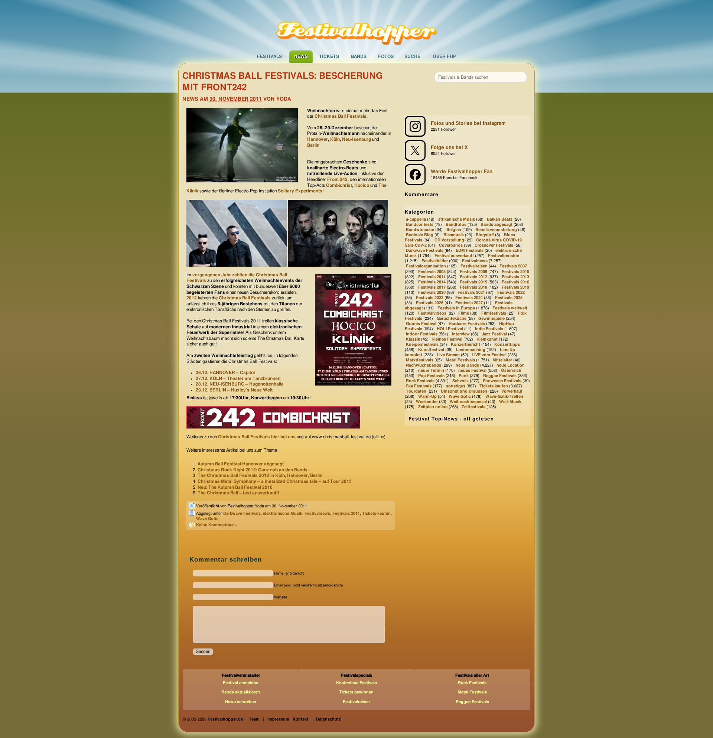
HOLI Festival (450, 329)
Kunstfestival (431, 350)
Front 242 (337, 179)
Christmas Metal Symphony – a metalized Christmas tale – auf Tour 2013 (275, 481)
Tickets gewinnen (356, 692)
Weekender (427, 402)
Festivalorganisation (426, 266)
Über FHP (444, 56)
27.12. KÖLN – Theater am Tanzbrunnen (238, 378)
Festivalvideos (432, 313)
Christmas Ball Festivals (245, 298)
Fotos (386, 56)
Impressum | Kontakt (287, 719)
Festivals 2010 (515, 272)
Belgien (453, 230)
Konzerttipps (507, 344)
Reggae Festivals (500, 376)
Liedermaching (470, 350)
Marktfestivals (419, 360)
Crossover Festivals (494, 246)
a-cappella (416, 219)
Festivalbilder (434, 261)
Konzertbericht (465, 344)
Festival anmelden (240, 683)
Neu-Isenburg (356, 139)
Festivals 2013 (515, 277)
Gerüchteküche (451, 318)
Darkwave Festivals (242, 513)
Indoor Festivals (421, 334)
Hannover (317, 139)
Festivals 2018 (473, 287)
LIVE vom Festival (489, 355)
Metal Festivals (460, 360)
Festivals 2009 (473, 272)
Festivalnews (317, 513)
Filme (463, 313)
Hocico (361, 185)
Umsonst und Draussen (464, 391)
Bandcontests (419, 224)
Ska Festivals (419, 386)
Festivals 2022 (511, 292)
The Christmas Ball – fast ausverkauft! (238, 493)
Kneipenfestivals (422, 344)
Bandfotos (456, 224)
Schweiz (460, 381)
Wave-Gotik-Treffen (504, 396)
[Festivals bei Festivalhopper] (356, 25)
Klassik (413, 339)
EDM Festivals (470, 251)
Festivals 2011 (346, 513)
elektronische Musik (282, 513)
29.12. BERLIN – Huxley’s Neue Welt (234, 390)
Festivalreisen (474, 266)
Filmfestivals (493, 313)
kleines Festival (447, 339)
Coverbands (451, 246)
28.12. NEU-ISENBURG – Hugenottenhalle (240, 384)
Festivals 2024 (469, 298)
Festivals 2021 (471, 292)
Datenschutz (328, 719)
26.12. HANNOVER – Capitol (225, 372)
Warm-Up (427, 396)
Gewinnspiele (491, 318)
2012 (191, 298)
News (301, 56)
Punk (464, 376)
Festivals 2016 (515, 282)
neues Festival (472, 370)
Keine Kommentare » (216, 525)
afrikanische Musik (456, 219)
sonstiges (455, 386)
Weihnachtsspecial (468, 402)
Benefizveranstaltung (496, 230)
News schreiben (240, 702)
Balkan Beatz (499, 219)
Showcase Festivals (502, 381)
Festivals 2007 (513, 266)
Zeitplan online (432, 407)
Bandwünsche (420, 230)
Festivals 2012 (473, 277)
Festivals (269, 56)
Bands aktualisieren (240, 692)
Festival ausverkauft (454, 256)
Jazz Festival (494, 334)
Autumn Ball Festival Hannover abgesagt (241, 464)
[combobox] (480, 77)
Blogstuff (485, 235)
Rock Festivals (420, 381)
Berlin (313, 145)
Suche (412, 56)
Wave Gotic (207, 519)
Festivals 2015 (473, 282)
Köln (335, 139)
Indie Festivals (489, 329)
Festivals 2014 (432, 282)
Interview (461, 334)
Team (254, 719)
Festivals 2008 (432, 272)
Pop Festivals (431, 376)
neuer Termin (431, 370)
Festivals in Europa (456, 308)
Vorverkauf (511, 391)
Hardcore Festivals (467, 324)
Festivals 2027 (469, 303)
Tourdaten (416, 391)
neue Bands (467, 365)
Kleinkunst (487, 339)
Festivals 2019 (515, 287)
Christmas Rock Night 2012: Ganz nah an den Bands (252, 470)
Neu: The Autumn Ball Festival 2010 (235, 487)
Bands (359, 56)
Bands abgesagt (496, 224)
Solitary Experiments (300, 191)
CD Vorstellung (449, 240)
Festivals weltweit (509, 308)
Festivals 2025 (508, 298)
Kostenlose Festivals (356, 683)
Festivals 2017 (432, 287)
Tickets (329, 56)
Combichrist (339, 185)
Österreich (511, 370)
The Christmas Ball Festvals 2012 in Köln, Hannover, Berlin (260, 475)
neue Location (511, 365)
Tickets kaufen (376, 513)
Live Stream (448, 355)
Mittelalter (502, 360)
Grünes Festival (421, 324)
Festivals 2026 (429, 303)
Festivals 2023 (429, 298)
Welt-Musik (510, 402)
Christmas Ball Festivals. (341, 116)
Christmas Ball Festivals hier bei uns (257, 437)
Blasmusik (453, 235)
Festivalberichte (503, 256)
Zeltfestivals (473, 407)
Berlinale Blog (419, 235)
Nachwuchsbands (423, 365)
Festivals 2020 (432, 292)
